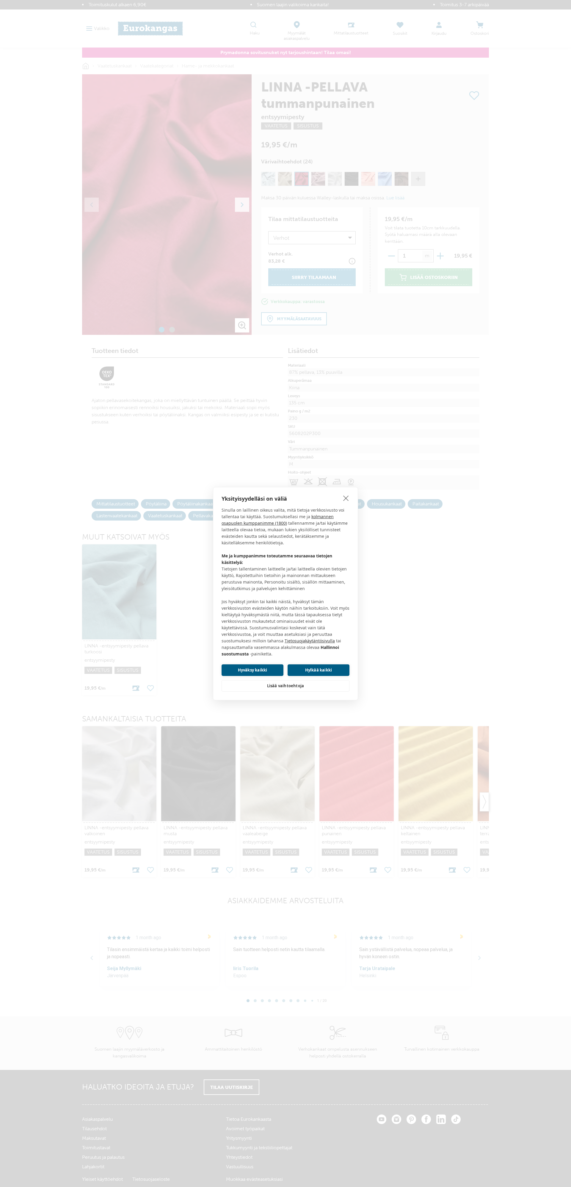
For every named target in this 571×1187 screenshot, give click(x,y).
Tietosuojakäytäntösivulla (310, 641)
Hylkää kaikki (318, 670)
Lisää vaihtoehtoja (285, 685)
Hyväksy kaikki (252, 670)
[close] (346, 498)
